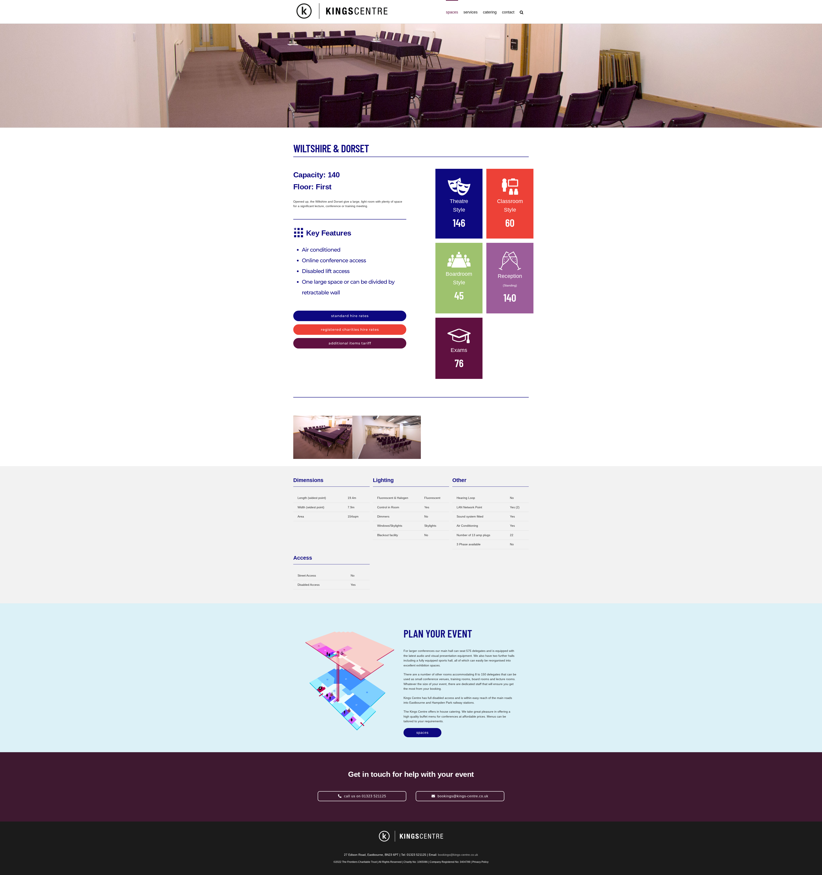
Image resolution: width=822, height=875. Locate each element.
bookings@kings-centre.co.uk (458, 854)
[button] (521, 12)
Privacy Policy (480, 861)
